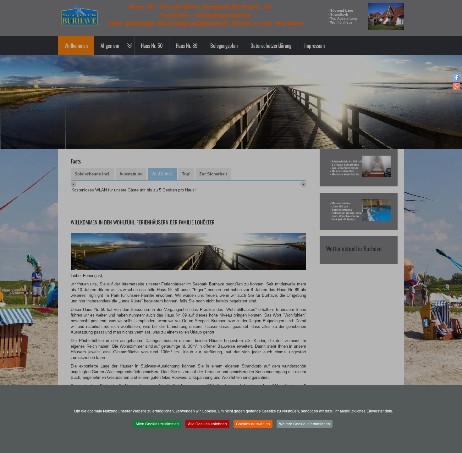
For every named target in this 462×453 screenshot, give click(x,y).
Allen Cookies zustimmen (157, 423)
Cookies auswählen (253, 423)
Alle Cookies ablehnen (207, 423)
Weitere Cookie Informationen (304, 423)
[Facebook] (456, 77)
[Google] (456, 86)
